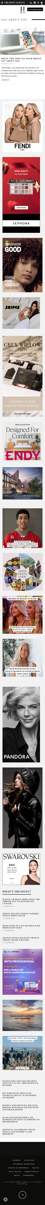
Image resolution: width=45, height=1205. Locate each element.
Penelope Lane (6, 63)
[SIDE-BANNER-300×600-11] (22, 807)
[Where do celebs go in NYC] (22, 1053)
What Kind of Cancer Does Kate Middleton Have (21, 926)
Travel (35, 1168)
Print (17, 1175)
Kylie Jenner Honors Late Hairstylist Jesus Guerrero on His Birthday (21, 1119)
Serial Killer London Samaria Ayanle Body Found (20, 914)
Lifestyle (5, 80)
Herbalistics (32, 1171)
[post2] (22, 971)
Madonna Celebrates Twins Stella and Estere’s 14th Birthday (18, 1131)
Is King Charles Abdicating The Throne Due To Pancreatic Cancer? (21, 901)
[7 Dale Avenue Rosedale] (22, 483)
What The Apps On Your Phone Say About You (21, 59)
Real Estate (15, 1171)
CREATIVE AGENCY (14, 2)
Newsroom (28, 1175)
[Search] (31, 3)
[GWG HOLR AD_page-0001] (22, 376)
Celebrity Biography (24, 1164)
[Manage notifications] (6, 1199)
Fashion (17, 1160)
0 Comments (8, 906)
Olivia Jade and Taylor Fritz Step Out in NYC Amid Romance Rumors (20, 1083)
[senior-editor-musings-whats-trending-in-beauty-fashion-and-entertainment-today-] (22, 572)
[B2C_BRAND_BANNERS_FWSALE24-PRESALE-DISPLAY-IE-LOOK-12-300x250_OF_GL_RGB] (21, 869)
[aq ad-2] (22, 1015)
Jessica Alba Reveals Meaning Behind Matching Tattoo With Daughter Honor (20, 1107)
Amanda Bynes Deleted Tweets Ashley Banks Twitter (20, 939)
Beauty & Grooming (18, 1168)
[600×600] (22, 441)
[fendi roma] (22, 126)
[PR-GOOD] (22, 265)
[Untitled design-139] (21, 724)
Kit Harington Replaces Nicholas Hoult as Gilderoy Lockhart (19, 1095)
